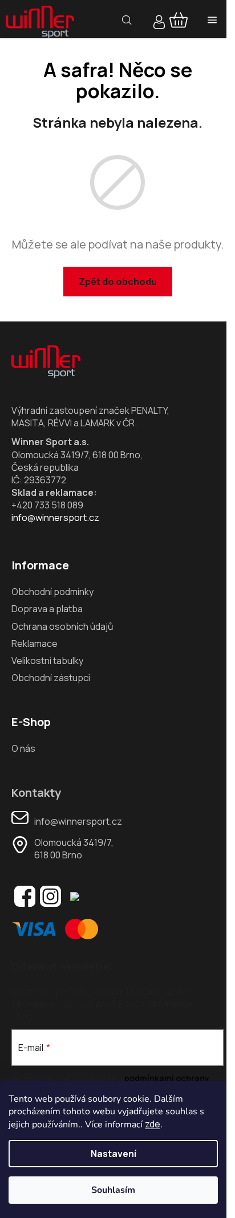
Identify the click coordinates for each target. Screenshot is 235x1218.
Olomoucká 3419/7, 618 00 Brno (74, 848)
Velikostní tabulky (47, 660)
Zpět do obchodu (118, 281)
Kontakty (36, 793)
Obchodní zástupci (50, 677)
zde (152, 1124)
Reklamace (34, 643)
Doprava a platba (47, 608)
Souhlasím (113, 1190)
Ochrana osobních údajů (62, 626)
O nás (23, 748)
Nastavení (113, 1153)
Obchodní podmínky (52, 591)
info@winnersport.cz (55, 517)
